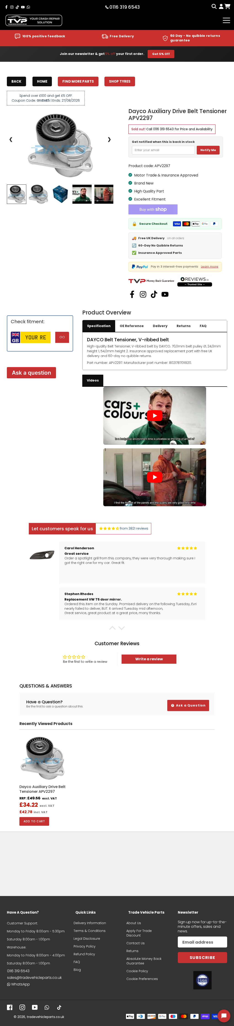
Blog (77, 969)
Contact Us (135, 943)
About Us (133, 923)
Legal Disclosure (87, 938)
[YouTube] (165, 294)
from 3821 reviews (134, 528)
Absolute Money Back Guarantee (144, 961)
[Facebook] (132, 294)
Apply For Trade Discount (139, 933)
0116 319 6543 (163, 129)
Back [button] (16, 81)
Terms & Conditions (90, 931)
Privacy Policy (85, 946)
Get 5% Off (161, 54)
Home (42, 81)
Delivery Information (90, 923)
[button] (112, 629)
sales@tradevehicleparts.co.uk (34, 977)
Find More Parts (78, 81)
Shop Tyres (119, 81)
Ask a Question (190, 705)
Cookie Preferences (142, 979)
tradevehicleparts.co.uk (45, 1017)
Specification (99, 326)
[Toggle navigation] (226, 20)
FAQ (203, 326)
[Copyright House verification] (202, 980)
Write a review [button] (149, 659)
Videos (93, 380)
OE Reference (132, 326)
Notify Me (208, 150)
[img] (109, 528)
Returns (184, 326)
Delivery (160, 326)
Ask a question (31, 372)
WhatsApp (20, 984)
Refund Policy (84, 954)
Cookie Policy (137, 971)
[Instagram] (143, 294)
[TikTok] (154, 294)
